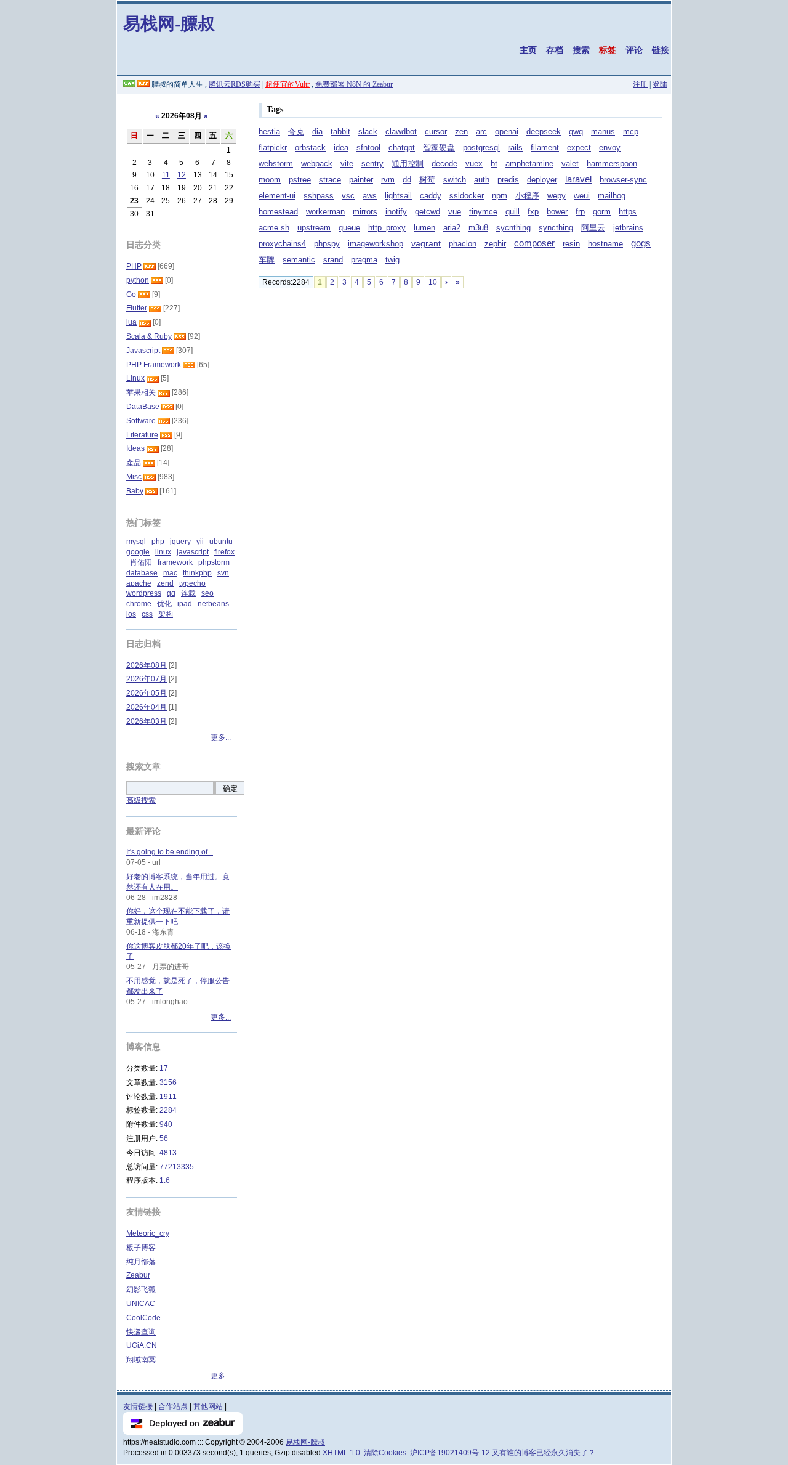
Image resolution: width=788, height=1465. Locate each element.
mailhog (611, 196)
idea (341, 148)
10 (432, 282)
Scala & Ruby (149, 336)
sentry (372, 164)
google (138, 552)
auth (481, 180)
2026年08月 (146, 665)
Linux (135, 378)
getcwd (427, 212)
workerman (325, 212)
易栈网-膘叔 (169, 23)
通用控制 (408, 164)
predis (508, 180)
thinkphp (197, 573)
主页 (528, 50)
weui (582, 196)
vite (346, 164)
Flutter (136, 308)
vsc (348, 195)
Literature (142, 435)
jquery (180, 541)
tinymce (483, 211)
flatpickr (273, 148)
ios (131, 614)
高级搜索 (141, 800)
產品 (133, 462)
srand (333, 260)
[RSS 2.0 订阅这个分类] (149, 266)
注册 (640, 84)
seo (207, 593)
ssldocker (466, 195)
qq (171, 593)
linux (163, 552)
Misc (134, 477)
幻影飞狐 (141, 1289)
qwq (576, 132)
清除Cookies (385, 1452)
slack (367, 131)
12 (181, 175)
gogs (641, 243)
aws (370, 196)
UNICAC (140, 1303)
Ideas (135, 448)
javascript (193, 552)
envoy (610, 148)
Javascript (143, 350)
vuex (474, 164)
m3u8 (478, 228)
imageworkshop (375, 244)
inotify (396, 212)
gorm (602, 212)
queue (349, 228)
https (628, 212)
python (137, 280)
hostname (605, 244)
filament (545, 147)
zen (461, 132)
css (147, 614)
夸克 (296, 132)
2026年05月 (146, 693)
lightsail (398, 196)
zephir (495, 244)
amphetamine (529, 164)
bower (557, 212)
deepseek (543, 132)
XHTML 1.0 (341, 1452)
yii (200, 541)
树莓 (427, 180)
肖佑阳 (141, 562)
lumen (424, 227)
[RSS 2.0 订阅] (143, 84)
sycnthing (513, 228)
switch (454, 180)
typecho (192, 583)
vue (454, 211)
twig (392, 260)
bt (494, 164)
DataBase (142, 406)
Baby (134, 491)
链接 (660, 50)
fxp (533, 212)
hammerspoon (612, 164)
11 (166, 175)
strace (330, 180)
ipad (184, 603)
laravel (578, 179)
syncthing (556, 228)
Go (131, 294)
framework (175, 562)
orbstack (310, 147)
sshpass (319, 196)
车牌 (267, 260)
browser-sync (623, 180)
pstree (300, 180)
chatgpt (401, 147)
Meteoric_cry (147, 1233)
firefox (224, 552)
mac (170, 573)
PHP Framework (153, 364)
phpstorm (214, 562)
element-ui (277, 196)
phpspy (327, 244)
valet (570, 164)
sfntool (368, 148)
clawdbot (401, 131)
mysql (136, 541)
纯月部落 (141, 1261)
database (142, 573)
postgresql (481, 148)
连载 (188, 593)
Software (141, 420)
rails (515, 148)
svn (223, 573)
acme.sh (274, 227)
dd (407, 180)
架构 (165, 614)
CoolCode (143, 1317)
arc (481, 131)
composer (534, 243)
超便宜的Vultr (287, 84)
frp (580, 211)
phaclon (462, 244)
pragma (364, 260)
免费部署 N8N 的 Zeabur (354, 84)
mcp (630, 132)
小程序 (527, 196)
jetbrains (628, 227)
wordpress (143, 593)
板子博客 (141, 1247)
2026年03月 (146, 721)
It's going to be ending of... (169, 852)
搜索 (581, 50)
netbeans (213, 603)
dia (317, 132)
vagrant (426, 243)
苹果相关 (141, 392)
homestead (278, 212)
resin (571, 244)
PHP (134, 266)
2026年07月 (146, 679)
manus (603, 132)
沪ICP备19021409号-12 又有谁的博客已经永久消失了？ (502, 1452)
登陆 (660, 84)
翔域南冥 (141, 1359)
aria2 (451, 228)
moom (270, 180)
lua (131, 322)
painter (361, 180)
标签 (607, 50)
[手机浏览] (129, 84)
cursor (436, 132)
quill (512, 212)
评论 (634, 50)
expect (579, 148)
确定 (230, 788)
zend (165, 583)
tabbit (340, 132)
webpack (316, 164)
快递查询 (141, 1332)
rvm (388, 180)
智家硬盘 (439, 148)
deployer (542, 180)
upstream (314, 228)
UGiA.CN (141, 1345)
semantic (299, 260)
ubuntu (221, 541)
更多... (221, 737)
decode (444, 164)
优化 (164, 603)
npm (499, 196)
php (157, 541)
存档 (554, 50)
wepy (556, 196)
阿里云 (593, 228)
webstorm (276, 164)
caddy (430, 196)
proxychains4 (282, 244)
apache (138, 583)
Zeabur (138, 1275)
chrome (138, 603)
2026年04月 (146, 707)
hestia (269, 132)
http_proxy (387, 228)
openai (506, 132)
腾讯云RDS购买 (234, 84)
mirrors (365, 212)
